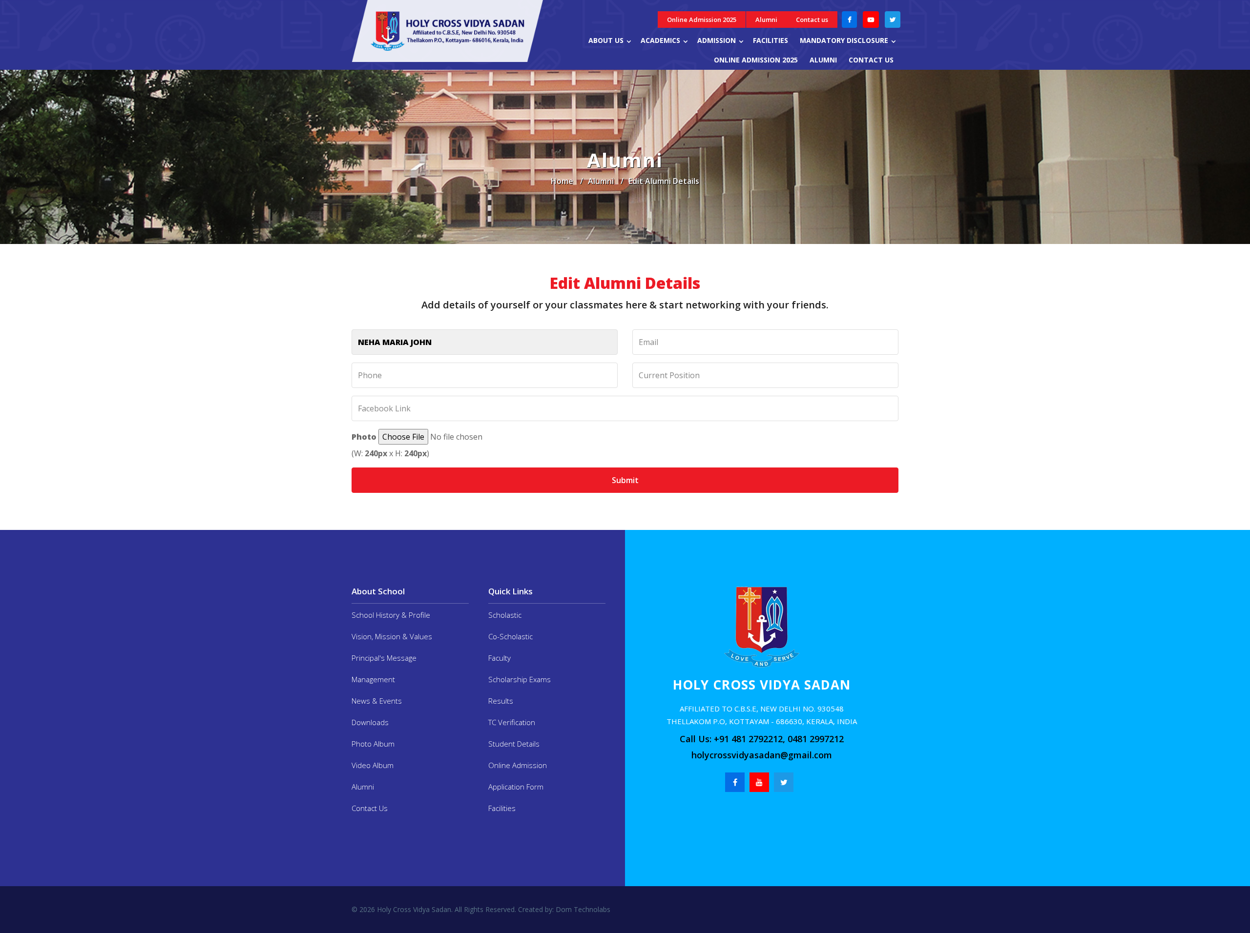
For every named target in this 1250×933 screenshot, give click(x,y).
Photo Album (373, 744)
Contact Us (370, 808)
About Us (606, 40)
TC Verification (511, 722)
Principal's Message (384, 658)
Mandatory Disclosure (844, 40)
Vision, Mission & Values (392, 636)
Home (562, 181)
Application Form (515, 786)
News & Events (377, 701)
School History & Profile (391, 615)
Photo (364, 436)
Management (373, 679)
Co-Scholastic (510, 636)
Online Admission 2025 (701, 19)
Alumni (766, 19)
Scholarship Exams (519, 679)
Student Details (514, 744)
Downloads (370, 722)
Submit (625, 480)
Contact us (812, 19)
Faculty (499, 658)
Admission (716, 40)
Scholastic (504, 615)
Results (500, 701)
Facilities (770, 40)
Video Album (373, 765)
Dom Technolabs (582, 909)
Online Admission (517, 765)
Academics (660, 40)
